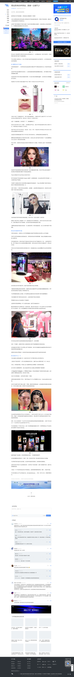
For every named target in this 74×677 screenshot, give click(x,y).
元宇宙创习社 (13, 8)
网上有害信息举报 (59, 673)
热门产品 (28, 663)
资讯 (8, 14)
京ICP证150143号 (45, 675)
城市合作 (13, 661)
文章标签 (28, 665)
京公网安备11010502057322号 (54, 675)
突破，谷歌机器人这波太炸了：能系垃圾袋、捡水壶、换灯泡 (45, 653)
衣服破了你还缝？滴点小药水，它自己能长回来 (17, 641)
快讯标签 (28, 668)
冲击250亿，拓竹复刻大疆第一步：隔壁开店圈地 (17, 628)
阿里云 (22, 673)
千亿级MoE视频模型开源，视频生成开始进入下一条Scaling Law (17, 653)
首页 (8, 10)
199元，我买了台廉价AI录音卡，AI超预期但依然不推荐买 (44, 641)
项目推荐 (13, 663)
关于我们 (19, 663)
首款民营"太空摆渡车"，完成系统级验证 (31, 628)
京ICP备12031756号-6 (38, 675)
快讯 (8, 12)
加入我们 (19, 668)
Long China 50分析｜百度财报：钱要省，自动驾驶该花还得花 (61, 99)
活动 (8, 22)
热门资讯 (28, 661)
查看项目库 (68, 82)
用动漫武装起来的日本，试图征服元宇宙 (61, 37)
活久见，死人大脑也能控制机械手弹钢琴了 (31, 641)
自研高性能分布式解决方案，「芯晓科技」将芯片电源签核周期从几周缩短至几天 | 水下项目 (31, 653)
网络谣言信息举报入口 (15, 670)
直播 (8, 16)
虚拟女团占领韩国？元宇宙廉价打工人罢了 (62, 29)
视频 (8, 18)
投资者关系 (13, 668)
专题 (8, 20)
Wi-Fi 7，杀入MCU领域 (43, 627)
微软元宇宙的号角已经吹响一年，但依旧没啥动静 (62, 34)
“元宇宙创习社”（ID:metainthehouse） (28, 473)
